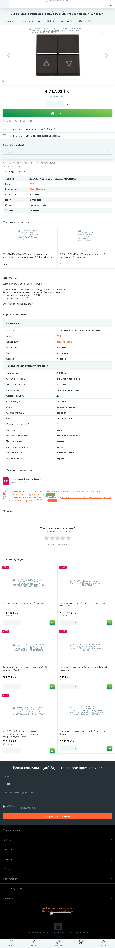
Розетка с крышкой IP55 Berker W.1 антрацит (24, 603)
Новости (8, 859)
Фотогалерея (10, 878)
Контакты (8, 898)
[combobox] (8, 784)
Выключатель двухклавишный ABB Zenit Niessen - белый (84, 732)
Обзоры (7, 869)
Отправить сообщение (57, 816)
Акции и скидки (11, 830)
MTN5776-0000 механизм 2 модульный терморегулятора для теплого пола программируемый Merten (22, 734)
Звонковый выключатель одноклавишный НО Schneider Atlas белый (25, 668)
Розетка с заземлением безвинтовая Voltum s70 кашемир (84, 668)
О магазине (9, 849)
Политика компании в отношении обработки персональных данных (58, 932)
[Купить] (52, 622)
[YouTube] (58, 926)
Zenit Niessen (37, 189)
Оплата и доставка (13, 888)
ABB (31, 184)
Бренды (7, 839)
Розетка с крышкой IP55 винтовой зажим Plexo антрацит (83, 604)
